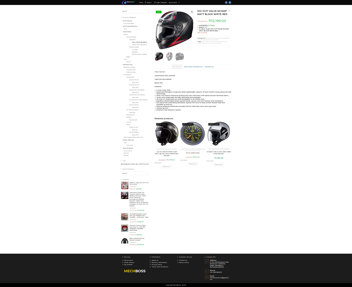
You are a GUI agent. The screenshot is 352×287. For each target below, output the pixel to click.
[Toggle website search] (179, 2)
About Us (155, 260)
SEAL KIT (135, 130)
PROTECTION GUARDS (139, 54)
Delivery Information (159, 262)
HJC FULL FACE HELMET (214, 43)
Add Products (144, 164)
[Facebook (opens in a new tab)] (226, 2)
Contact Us (183, 260)
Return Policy (184, 262)
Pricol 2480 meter (193, 153)
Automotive (221, 38)
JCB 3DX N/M (130, 70)
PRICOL (126, 155)
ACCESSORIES (211, 38)
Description (177, 67)
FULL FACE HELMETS (204, 39)
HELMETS (215, 39)
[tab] (177, 67)
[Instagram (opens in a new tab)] (230, 2)
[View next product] (229, 11)
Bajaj (128, 56)
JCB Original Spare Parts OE (133, 137)
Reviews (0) (209, 67)
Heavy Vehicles (128, 140)
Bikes (228, 38)
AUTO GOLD (128, 151)
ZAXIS (128, 124)
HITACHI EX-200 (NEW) (136, 90)
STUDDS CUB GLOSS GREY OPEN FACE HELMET (219, 153)
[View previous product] (226, 11)
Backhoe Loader (129, 67)
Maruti (128, 61)
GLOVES (135, 49)
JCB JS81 (132, 112)
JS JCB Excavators (132, 110)
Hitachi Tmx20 (134, 105)
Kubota (128, 117)
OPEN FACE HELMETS (170, 149)
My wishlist (128, 264)
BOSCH (126, 153)
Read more (166, 166)
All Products (186, 148)
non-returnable (129, 23)
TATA (125, 142)
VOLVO (128, 122)
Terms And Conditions (160, 266)
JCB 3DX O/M (196, 150)
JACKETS (135, 52)
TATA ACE (129, 145)
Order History (129, 262)
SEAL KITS (135, 82)
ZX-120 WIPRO (134, 132)
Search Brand (128, 148)
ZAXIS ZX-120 (133, 127)
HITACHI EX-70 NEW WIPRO (138, 100)
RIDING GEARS (134, 47)
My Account (128, 260)
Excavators (198, 149)
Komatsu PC (130, 115)
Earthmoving (190, 149)
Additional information (193, 67)
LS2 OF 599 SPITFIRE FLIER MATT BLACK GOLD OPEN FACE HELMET (166, 153)
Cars (125, 29)
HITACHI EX (130, 77)
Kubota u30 (133, 120)
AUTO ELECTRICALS (130, 26)
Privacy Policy (157, 264)
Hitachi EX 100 (134, 80)
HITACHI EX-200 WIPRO (137, 95)
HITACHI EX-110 (134, 85)
